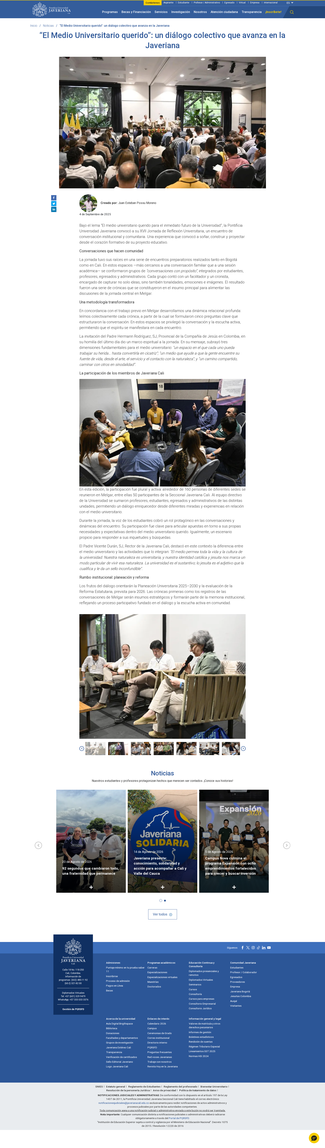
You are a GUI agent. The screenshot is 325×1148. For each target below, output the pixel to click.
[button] (292, 12)
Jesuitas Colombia (240, 996)
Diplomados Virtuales (201, 979)
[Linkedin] (53, 209)
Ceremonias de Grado (159, 1033)
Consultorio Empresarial (202, 1003)
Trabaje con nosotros (159, 1061)
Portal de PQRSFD (179, 1118)
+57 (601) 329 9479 (75, 996)
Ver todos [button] (160, 914)
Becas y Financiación (136, 12)
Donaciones (112, 1033)
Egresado (229, 2)
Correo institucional (158, 1037)
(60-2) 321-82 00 (73, 983)
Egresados (236, 977)
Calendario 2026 (156, 1023)
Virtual (242, 2)
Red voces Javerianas (159, 1057)
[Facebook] (53, 197)
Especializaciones (157, 972)
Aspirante (168, 2)
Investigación (180, 12)
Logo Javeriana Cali (117, 1066)
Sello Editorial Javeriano (119, 1061)
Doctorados (154, 986)
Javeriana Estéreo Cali (118, 1047)
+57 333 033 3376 (79, 999)
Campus (152, 1028)
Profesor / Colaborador (243, 972)
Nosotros (200, 12)
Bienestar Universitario (213, 1086)
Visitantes (235, 1005)
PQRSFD (152, 1047)
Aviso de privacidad (164, 1090)
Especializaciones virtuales (162, 977)
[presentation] (81, 748)
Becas (109, 990)
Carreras (152, 967)
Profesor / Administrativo (207, 2)
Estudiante (183, 2)
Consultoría (195, 994)
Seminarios (195, 984)
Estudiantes (236, 967)
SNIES (99, 1086)
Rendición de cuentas (201, 1041)
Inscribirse (112, 976)
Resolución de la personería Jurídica (128, 1090)
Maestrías (153, 981)
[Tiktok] (258, 947)
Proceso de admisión (118, 980)
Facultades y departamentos (122, 1037)
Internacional (271, 2)
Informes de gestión (200, 1032)
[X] (53, 203)
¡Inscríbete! (273, 12)
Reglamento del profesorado (180, 1086)
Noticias (48, 25)
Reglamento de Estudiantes (144, 1086)
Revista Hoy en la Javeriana (162, 1066)
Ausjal (233, 1001)
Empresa (254, 2)
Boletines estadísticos (201, 1036)
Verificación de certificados (121, 1057)
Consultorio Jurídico (200, 1008)
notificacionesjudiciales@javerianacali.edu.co (124, 1102)
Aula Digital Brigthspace (119, 1023)
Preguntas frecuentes (159, 1052)
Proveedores (237, 981)
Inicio (33, 25)
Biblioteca (111, 1028)
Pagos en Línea (114, 985)
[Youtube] (269, 947)
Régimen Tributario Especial (204, 1046)
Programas (110, 12)
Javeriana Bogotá (240, 991)
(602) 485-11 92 (79, 980)
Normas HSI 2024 (199, 1056)
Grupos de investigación (119, 1042)
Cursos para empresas (201, 998)
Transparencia (252, 12)
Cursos (193, 989)
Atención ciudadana (224, 12)
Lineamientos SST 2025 (202, 1051)
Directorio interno (157, 1042)
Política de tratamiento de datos (197, 1090)
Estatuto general (115, 1086)
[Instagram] (253, 947)
